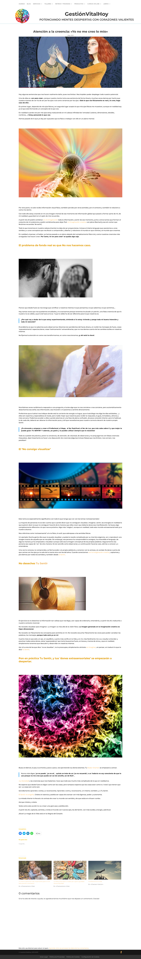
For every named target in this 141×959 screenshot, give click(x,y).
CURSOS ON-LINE (93, 4)
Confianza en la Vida (95, 881)
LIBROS (106, 4)
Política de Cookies (73, 957)
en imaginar (91, 647)
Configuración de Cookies (90, 957)
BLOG (29, 4)
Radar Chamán (93, 768)
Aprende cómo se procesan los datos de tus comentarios (69, 948)
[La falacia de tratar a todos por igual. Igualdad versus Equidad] (70, 870)
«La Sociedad (24, 781)
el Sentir (62, 555)
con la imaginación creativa (99, 552)
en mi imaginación (50, 220)
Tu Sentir (42, 563)
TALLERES (47, 4)
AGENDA (22, 4)
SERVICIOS (36, 4)
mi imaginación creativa (77, 222)
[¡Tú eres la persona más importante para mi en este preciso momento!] (35, 870)
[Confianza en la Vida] (104, 870)
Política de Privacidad (57, 957)
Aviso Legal (44, 957)
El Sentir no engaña (26, 795)
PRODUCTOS (78, 4)
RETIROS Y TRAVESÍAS (62, 4)
